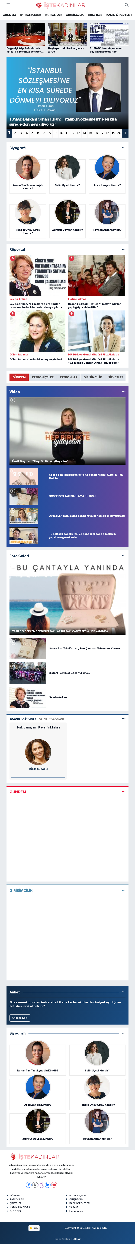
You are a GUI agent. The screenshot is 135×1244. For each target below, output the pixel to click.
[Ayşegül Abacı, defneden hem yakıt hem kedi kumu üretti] (23, 515)
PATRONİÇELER (30, 15)
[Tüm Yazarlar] (124, 718)
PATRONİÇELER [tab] (43, 377)
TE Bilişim (76, 1239)
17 (102, 133)
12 (73, 133)
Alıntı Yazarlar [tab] (51, 718)
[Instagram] (41, 1185)
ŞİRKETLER (95, 15)
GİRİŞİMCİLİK (74, 15)
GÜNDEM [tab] (19, 377)
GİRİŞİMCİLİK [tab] (92, 377)
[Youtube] (54, 1185)
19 (113, 133)
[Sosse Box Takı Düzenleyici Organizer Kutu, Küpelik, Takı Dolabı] (23, 476)
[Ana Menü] (8, 5)
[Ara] (126, 5)
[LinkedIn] (48, 1185)
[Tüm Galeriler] (124, 556)
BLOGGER (15, 1211)
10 (61, 133)
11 (67, 133)
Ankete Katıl (20, 1017)
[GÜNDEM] (124, 791)
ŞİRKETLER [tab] (115, 377)
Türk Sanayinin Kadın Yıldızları (38, 727)
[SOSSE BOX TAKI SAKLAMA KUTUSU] (23, 496)
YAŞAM (73, 1207)
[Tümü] (124, 148)
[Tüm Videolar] (124, 391)
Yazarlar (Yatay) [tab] (22, 718)
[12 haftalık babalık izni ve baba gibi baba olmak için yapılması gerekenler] (23, 535)
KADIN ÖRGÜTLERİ (119, 15)
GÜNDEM (9, 15)
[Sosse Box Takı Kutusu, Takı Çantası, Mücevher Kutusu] (27, 648)
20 (119, 133)
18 (108, 133)
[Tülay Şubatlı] (38, 751)
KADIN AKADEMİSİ (20, 1207)
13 (78, 133)
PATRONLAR (53, 15)
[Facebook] (29, 1185)
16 (96, 133)
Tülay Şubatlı (38, 769)
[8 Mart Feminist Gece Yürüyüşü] (27, 673)
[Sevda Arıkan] (27, 697)
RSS (35, 1228)
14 (84, 133)
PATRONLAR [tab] (68, 377)
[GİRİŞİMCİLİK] (124, 890)
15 (90, 133)
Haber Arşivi (76, 1211)
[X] (35, 1185)
